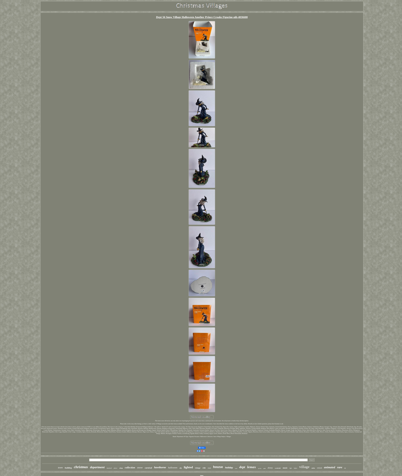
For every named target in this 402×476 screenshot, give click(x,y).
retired (319, 468)
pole (264, 468)
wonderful (278, 468)
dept (242, 467)
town (60, 467)
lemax (251, 467)
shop (121, 468)
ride (204, 468)
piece (115, 468)
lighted (188, 467)
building (68, 468)
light (291, 468)
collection (130, 467)
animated (329, 467)
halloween (172, 467)
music (285, 468)
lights (295, 468)
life (345, 468)
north (236, 468)
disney (270, 468)
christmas (81, 467)
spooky (259, 468)
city (180, 468)
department (97, 467)
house (218, 467)
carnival (148, 468)
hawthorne (160, 467)
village (304, 467)
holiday (229, 467)
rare (339, 467)
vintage (197, 468)
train (209, 468)
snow (140, 467)
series (313, 468)
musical (109, 468)
